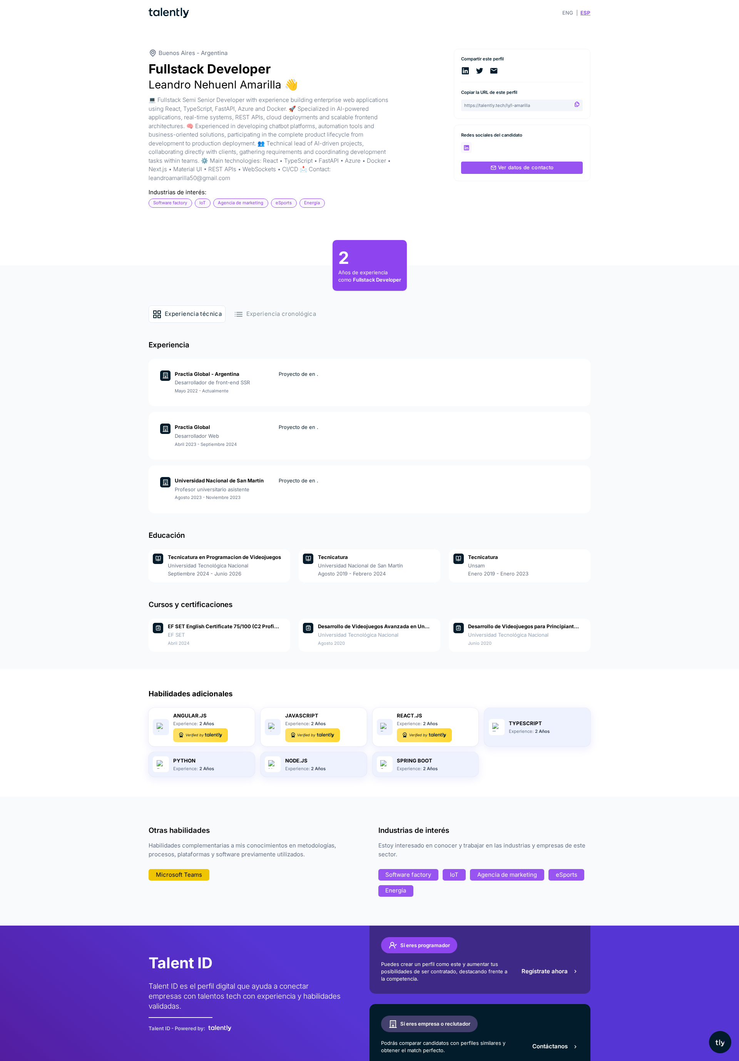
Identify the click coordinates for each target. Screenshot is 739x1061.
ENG (567, 13)
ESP (585, 13)
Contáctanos (550, 1046)
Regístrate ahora (545, 971)
